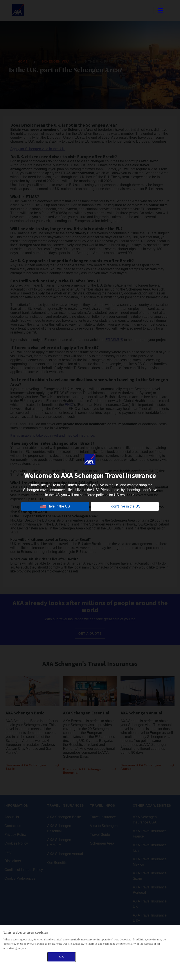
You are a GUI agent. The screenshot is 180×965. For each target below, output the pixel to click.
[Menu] (160, 10)
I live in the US (58, 506)
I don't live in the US (125, 506)
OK (61, 956)
